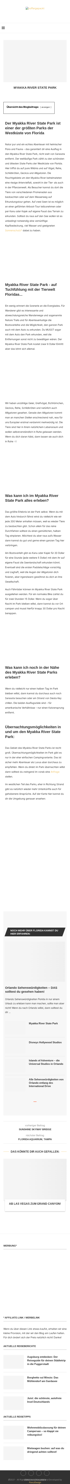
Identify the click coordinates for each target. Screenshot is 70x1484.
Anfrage (55, 771)
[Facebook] (28, 15)
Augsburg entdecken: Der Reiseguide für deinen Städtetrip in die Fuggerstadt (46, 1360)
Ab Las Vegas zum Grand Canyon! (35, 1203)
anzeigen (45, 107)
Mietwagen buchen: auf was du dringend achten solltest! (45, 1450)
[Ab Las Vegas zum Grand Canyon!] (35, 1180)
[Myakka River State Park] (15, 1028)
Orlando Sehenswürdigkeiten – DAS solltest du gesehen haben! (31, 989)
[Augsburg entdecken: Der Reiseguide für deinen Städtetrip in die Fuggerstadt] (13, 1362)
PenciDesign (35, 1482)
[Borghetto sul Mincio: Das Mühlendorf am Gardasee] (13, 1382)
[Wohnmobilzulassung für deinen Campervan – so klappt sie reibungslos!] (13, 1432)
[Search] (66, 28)
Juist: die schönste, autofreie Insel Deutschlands (44, 1400)
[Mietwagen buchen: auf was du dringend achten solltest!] (13, 1453)
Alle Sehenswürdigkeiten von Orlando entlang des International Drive (46, 1083)
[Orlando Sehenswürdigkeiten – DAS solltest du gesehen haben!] (35, 962)
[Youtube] (37, 15)
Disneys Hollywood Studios (45, 1042)
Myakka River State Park (43, 1023)
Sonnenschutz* (13, 230)
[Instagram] (33, 15)
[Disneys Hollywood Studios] (15, 1047)
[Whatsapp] (42, 15)
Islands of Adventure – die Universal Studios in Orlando (46, 1062)
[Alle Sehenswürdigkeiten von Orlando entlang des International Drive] (15, 1084)
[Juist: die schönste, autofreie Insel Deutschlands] (13, 1403)
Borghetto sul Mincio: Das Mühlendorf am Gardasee (42, 1379)
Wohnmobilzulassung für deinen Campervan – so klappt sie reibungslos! (46, 1431)
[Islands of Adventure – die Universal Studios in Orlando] (15, 1065)
